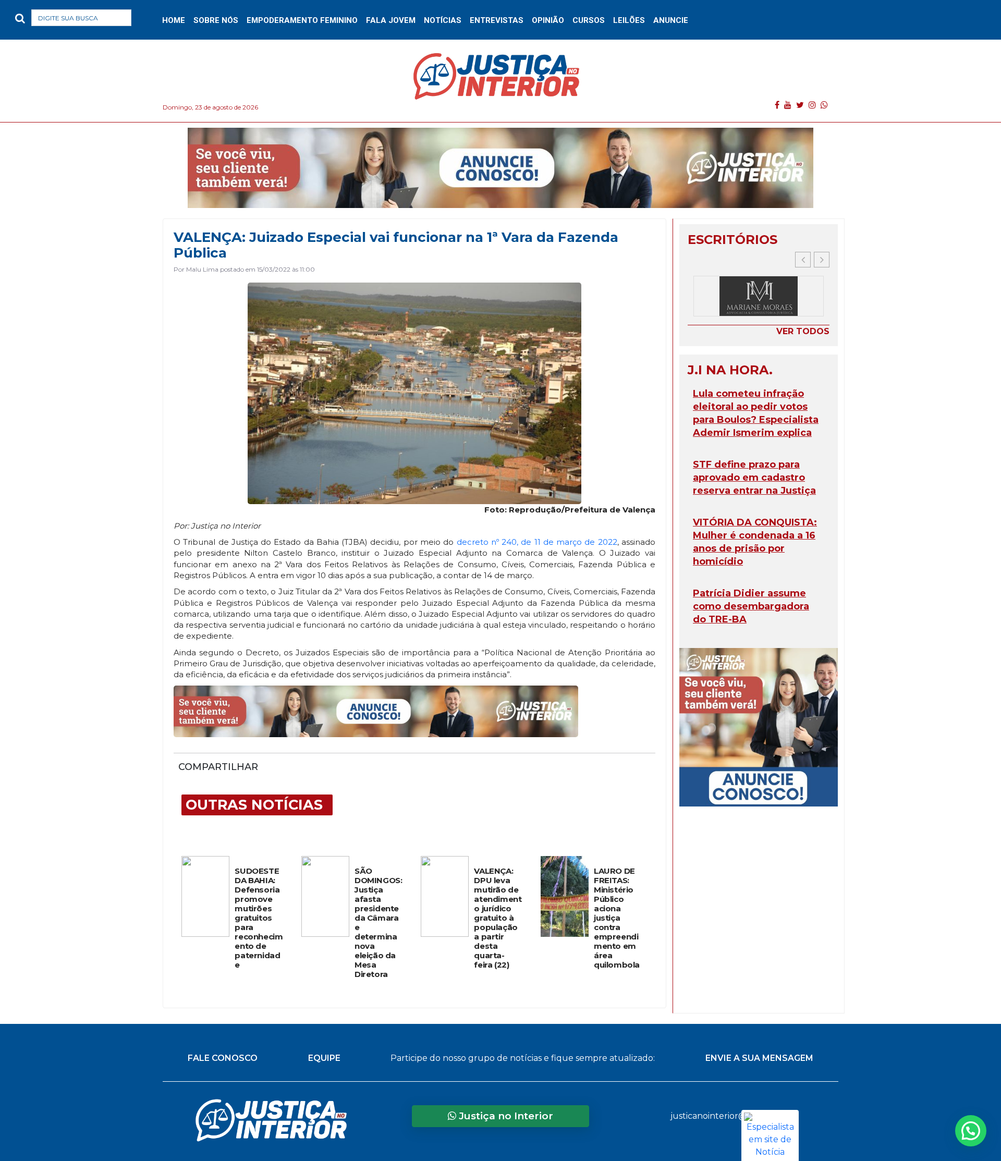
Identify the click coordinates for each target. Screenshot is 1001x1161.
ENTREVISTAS (496, 20)
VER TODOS (802, 331)
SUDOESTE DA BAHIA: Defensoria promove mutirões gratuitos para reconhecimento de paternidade (259, 918)
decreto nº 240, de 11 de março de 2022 (537, 542)
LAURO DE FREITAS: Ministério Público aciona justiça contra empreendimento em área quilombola (617, 918)
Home (173, 20)
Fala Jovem (391, 20)
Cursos (588, 20)
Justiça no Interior (504, 1116)
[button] (148, 20)
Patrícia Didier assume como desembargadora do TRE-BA (751, 606)
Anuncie (670, 20)
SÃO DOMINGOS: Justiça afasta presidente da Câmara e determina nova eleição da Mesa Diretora (378, 922)
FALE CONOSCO (223, 1058)
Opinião (548, 20)
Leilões (629, 20)
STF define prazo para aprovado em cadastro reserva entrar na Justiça (754, 477)
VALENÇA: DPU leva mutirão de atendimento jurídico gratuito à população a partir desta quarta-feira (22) (497, 918)
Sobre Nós (215, 20)
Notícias (442, 20)
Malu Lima (202, 269)
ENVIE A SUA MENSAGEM (759, 1058)
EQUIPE (324, 1058)
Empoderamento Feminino (302, 20)
